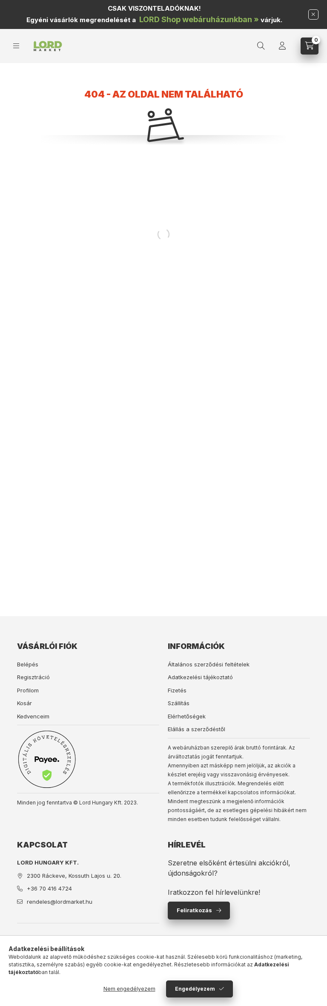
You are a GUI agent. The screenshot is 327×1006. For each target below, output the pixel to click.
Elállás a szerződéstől (196, 729)
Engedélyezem (195, 989)
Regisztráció (33, 677)
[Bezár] (313, 14)
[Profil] (282, 46)
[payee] (47, 759)
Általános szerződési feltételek (209, 664)
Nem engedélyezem (129, 989)
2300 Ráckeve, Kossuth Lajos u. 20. (74, 875)
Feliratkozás (194, 910)
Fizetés (177, 690)
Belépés (27, 664)
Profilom (28, 690)
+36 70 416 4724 (49, 888)
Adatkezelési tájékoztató (200, 677)
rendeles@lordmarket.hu (59, 901)
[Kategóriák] (16, 46)
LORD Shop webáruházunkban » (199, 19)
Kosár (24, 703)
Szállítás (178, 703)
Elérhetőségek (187, 716)
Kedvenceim (33, 716)
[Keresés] (261, 46)
